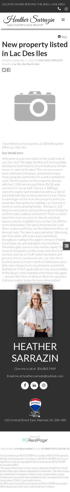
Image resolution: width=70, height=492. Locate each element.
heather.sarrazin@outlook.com (43, 376)
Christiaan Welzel (24, 448)
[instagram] (44, 385)
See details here (12, 153)
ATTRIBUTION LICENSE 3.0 (55, 448)
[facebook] (25, 385)
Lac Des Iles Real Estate (26, 64)
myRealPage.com (35, 440)
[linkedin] (35, 385)
